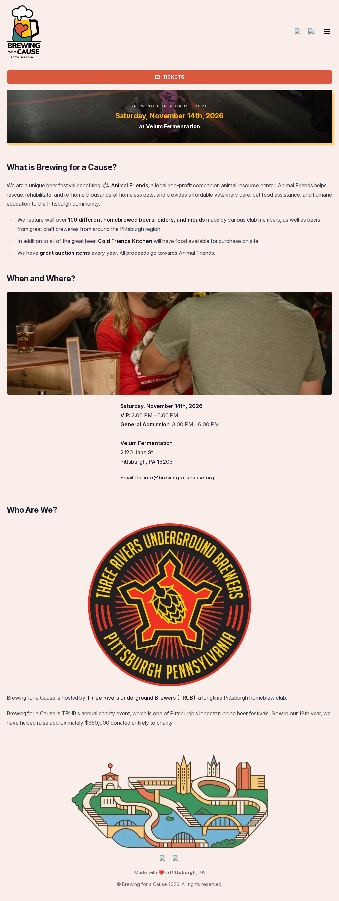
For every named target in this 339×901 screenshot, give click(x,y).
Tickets (173, 77)
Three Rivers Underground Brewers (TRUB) (141, 697)
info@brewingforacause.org (179, 477)
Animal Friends (129, 185)
